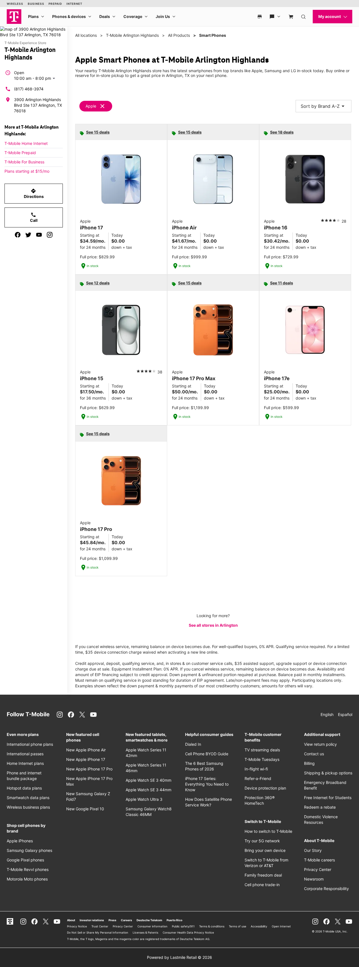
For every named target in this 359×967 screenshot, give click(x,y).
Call (34, 217)
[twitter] (28, 234)
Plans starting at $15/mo (26, 171)
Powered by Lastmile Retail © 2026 (179, 957)
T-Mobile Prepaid (20, 152)
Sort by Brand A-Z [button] (323, 106)
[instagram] (49, 234)
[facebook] (17, 234)
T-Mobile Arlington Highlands (132, 35)
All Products (179, 35)
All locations (86, 35)
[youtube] (39, 234)
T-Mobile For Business (24, 161)
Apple (91, 106)
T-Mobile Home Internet (26, 143)
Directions (34, 193)
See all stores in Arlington (213, 625)
